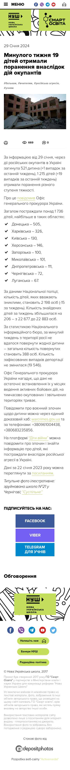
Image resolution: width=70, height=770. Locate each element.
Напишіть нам (64, 4)
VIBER (35, 535)
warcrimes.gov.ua (46, 419)
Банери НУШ (29, 651)
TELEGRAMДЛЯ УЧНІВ (35, 549)
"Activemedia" (49, 759)
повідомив (26, 198)
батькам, (11, 83)
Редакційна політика (33, 662)
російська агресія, (48, 83)
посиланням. (43, 473)
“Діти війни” (38, 438)
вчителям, (26, 83)
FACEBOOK (35, 521)
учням (10, 88)
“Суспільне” (32, 492)
